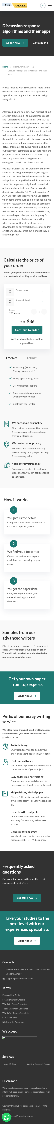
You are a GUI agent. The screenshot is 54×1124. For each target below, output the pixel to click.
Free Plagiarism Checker (13, 999)
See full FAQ (25, 897)
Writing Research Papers (38, 1064)
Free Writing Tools (11, 995)
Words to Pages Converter (14, 1004)
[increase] (44, 312)
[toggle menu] (50, 5)
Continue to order (27, 329)
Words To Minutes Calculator (16, 1013)
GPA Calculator (9, 1017)
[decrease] (34, 312)
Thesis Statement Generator (15, 1008)
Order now (13, 42)
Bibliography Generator (13, 1022)
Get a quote (40, 42)
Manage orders (43, 5)
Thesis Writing (9, 1064)
